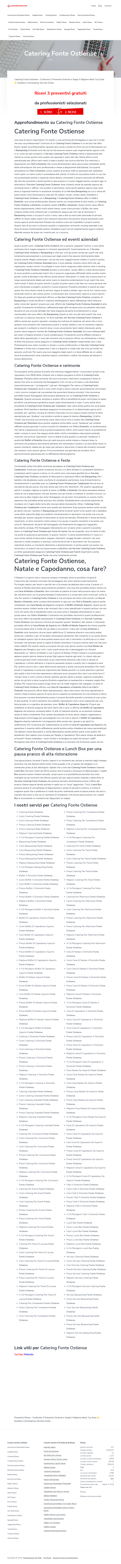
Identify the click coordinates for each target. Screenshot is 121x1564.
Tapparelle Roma (13, 1524)
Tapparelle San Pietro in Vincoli (56, 1491)
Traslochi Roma (13, 1534)
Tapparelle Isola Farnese (54, 1518)
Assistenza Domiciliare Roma (18, 1447)
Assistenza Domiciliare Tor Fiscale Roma (60, 1503)
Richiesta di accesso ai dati (90, 1496)
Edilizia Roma (12, 1474)
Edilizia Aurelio (49, 1467)
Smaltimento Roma (14, 1515)
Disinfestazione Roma (15, 1470)
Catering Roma (13, 1456)
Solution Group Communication (65, 1558)
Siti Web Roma (13, 1511)
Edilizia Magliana (50, 1495)
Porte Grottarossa (51, 1451)
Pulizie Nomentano (51, 1479)
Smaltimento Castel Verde (54, 1463)
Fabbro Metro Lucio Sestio (54, 1514)
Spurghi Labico (50, 1447)
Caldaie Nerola (50, 1487)
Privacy (83, 1492)
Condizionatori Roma (15, 1461)
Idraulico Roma (13, 1488)
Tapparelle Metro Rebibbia (55, 1475)
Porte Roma (12, 1502)
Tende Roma (12, 1529)
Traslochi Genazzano (52, 1471)
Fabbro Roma (12, 1484)
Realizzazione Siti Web (32, 1558)
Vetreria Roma (12, 1538)
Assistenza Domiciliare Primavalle (57, 1483)
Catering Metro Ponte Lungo (55, 1459)
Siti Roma (47, 1558)
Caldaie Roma (12, 1452)
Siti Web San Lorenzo (52, 1455)
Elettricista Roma (14, 1479)
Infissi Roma (11, 1493)
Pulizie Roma (12, 1506)
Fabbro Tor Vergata (52, 1523)
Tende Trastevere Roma (54, 1499)
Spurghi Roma (12, 1520)
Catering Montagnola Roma (55, 1531)
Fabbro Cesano (50, 1527)
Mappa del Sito (86, 1487)
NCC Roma (11, 1497)
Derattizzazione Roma (15, 1465)
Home (50, 60)
